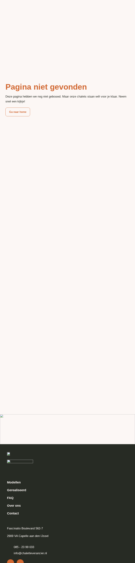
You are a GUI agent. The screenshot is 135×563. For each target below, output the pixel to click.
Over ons (14, 505)
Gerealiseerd (16, 490)
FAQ (10, 498)
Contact (13, 513)
